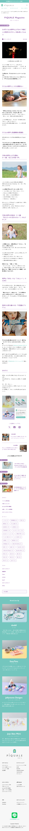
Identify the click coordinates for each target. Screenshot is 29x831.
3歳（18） (5, 557)
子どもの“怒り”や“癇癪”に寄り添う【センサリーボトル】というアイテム (20, 477)
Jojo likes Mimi (19, 772)
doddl (18, 767)
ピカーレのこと (4, 8)
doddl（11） (12, 547)
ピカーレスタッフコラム (7, 512)
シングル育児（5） (17, 537)
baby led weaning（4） (17, 543)
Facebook (4, 804)
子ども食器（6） (14, 523)
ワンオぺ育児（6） (7, 537)
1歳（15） (12, 553)
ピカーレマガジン (24, 8)
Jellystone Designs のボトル (20, 345)
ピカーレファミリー (20, 802)
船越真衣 (4, 571)
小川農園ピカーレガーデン (22, 804)
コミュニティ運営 (5, 768)
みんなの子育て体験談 (4, 25)
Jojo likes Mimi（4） (20, 550)
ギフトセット (19, 773)
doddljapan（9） (6, 543)
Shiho (3, 585)
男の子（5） (5, 560)
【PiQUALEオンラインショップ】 (15, 361)
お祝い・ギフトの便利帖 (7, 509)
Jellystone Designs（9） (8, 550)
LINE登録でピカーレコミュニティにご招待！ (14, 1)
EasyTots (18, 768)
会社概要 (4, 770)
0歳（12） (5, 553)
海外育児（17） (6, 527)
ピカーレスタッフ (6, 568)
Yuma (3, 574)
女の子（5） (13, 560)
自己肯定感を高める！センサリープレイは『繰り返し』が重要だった (20, 489)
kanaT (3, 580)
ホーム (2, 11)
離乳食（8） (5, 523)
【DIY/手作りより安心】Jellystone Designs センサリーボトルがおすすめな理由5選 (20, 465)
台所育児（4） (15, 527)
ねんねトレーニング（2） (8, 533)
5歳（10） (19, 557)
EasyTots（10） (21, 547)
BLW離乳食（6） (14, 520)
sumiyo (3, 577)
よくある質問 (19, 784)
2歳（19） (19, 553)
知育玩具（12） (15, 540)
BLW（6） (22, 520)
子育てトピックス (3, 471)
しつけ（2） (5, 520)
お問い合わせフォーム (21, 786)
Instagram (4, 802)
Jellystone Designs (20, 770)
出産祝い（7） (6, 540)
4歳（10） (12, 557)
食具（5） (5, 547)
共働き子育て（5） (20, 533)
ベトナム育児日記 (6, 500)
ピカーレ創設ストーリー (6, 767)
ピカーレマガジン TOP (6, 784)
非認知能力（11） (7, 530)
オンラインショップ (14, 8)
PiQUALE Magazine (14, 18)
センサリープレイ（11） (18, 530)
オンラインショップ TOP (21, 765)
